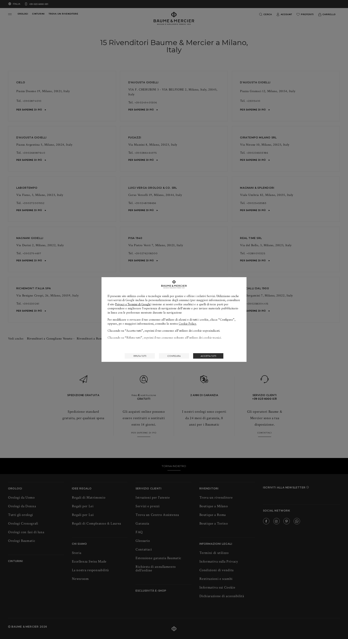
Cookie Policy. (188, 323)
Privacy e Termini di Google (132, 304)
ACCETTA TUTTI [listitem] (208, 355)
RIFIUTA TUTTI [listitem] (140, 355)
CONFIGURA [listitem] (174, 355)
